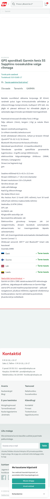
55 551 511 (13, 368)
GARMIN (5, 57)
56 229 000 (18, 374)
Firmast (28, 408)
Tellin (44, 445)
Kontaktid (29, 405)
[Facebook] (3, 477)
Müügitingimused (8, 405)
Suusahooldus (31, 394)
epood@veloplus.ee (27, 368)
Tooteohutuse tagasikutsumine (32, 413)
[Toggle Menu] (5, 4)
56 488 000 (14, 371)
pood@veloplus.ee (27, 371)
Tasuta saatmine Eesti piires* (16, 82)
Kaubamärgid (6, 391)
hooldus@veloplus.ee (33, 374)
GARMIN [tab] (30, 88)
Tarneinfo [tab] (18, 88)
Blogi (3, 394)
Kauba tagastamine (9, 411)
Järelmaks (5, 414)
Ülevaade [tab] (5, 88)
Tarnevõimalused (8, 408)
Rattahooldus (30, 391)
